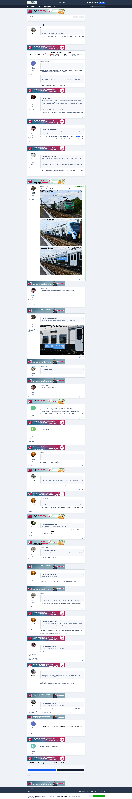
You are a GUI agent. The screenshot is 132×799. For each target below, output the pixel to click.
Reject (90, 796)
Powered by (100, 791)
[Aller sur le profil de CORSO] (33, 429)
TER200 (52, 64)
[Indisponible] (62, 326)
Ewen (33, 411)
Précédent (32, 24)
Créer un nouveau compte (42, 769)
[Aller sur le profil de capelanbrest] (33, 671)
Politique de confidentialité (32, 791)
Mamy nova (33, 158)
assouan (33, 480)
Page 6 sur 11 (63, 24)
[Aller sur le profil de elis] (29, 20)
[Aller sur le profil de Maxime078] (51, 55)
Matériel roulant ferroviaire (47, 20)
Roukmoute (33, 132)
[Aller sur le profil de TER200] (33, 368)
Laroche (33, 67)
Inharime (53, 77)
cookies (36, 796)
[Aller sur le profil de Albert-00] (33, 454)
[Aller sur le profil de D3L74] (33, 29)
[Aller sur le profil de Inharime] (33, 522)
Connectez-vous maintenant (71, 769)
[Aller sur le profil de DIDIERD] (33, 188)
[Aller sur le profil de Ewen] (33, 408)
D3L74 (33, 33)
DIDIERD (33, 192)
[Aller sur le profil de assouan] (53, 55)
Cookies (39, 791)
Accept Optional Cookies (99, 796)
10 (50, 24)
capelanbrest (33, 675)
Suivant (55, 24)
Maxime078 (53, 31)
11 (52, 24)
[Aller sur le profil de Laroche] (56, 55)
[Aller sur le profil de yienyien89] (33, 97)
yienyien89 (33, 100)
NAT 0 (33, 749)
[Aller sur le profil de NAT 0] (33, 746)
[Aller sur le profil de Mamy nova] (33, 155)
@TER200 (77, 136)
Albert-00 (33, 458)
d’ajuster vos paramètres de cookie (68, 796)
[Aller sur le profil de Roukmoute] (33, 128)
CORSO (33, 432)
